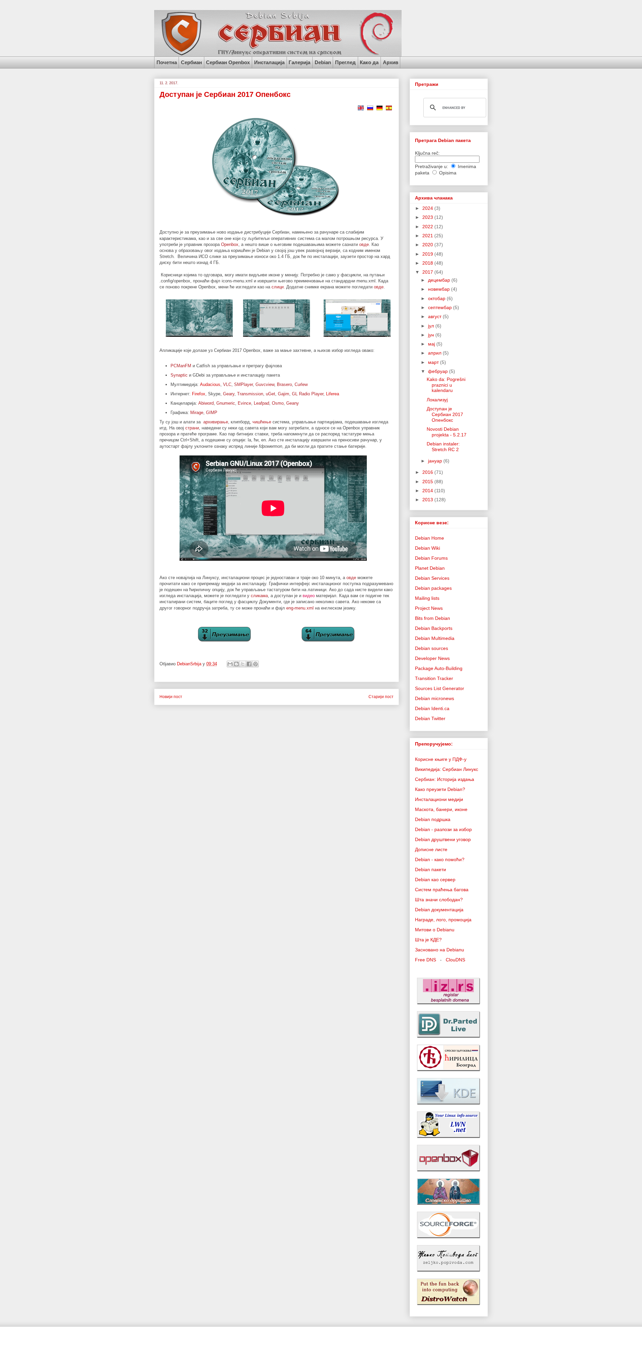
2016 (428, 472)
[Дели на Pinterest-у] (255, 664)
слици (278, 286)
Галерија (299, 62)
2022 (428, 226)
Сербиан (191, 62)
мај (432, 344)
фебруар (438, 371)
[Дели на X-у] (242, 664)
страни (192, 427)
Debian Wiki (427, 548)
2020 (428, 244)
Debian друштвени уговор (443, 839)
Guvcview (264, 384)
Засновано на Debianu (439, 949)
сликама (259, 595)
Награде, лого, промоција (443, 919)
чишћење (261, 421)
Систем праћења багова (441, 889)
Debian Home (429, 538)
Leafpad (261, 403)
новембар (439, 289)
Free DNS (425, 959)
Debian (323, 62)
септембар (440, 307)
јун (431, 335)
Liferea (332, 393)
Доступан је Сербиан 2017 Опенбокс (445, 414)
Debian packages (433, 588)
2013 (428, 499)
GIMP (211, 412)
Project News (429, 608)
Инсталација (269, 62)
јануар (435, 460)
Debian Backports (433, 628)
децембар (439, 280)
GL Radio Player (307, 393)
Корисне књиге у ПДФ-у (440, 759)
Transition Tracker (434, 678)
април (435, 353)
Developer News (432, 658)
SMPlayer (243, 384)
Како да (369, 62)
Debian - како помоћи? (439, 859)
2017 (428, 272)
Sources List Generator (439, 688)
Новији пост (170, 696)
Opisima (447, 172)
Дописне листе (431, 849)
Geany (292, 403)
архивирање (215, 421)
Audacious (210, 384)
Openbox (229, 244)
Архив (390, 62)
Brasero (284, 384)
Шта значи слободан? (439, 899)
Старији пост (381, 696)
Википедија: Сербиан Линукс (446, 769)
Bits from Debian (432, 618)
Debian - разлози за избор (443, 829)
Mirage (196, 412)
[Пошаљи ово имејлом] (230, 664)
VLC (227, 384)
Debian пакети (430, 869)
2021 (428, 235)
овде (364, 244)
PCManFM (181, 365)
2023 (428, 217)
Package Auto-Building (438, 668)
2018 (428, 263)
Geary (228, 393)
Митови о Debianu (434, 929)
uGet (270, 393)
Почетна (166, 62)
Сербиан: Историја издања (444, 779)
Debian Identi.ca (432, 708)
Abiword (206, 403)
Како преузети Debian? (440, 789)
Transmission (250, 393)
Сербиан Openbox (228, 62)
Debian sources (431, 648)
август (435, 316)
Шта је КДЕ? (428, 939)
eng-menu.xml (300, 608)
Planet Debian (430, 568)
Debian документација (439, 909)
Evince (244, 403)
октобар (437, 298)
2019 (428, 254)
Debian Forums (431, 558)
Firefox (198, 393)
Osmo (278, 403)
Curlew (301, 384)
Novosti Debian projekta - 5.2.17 (446, 431)
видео (309, 595)
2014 (428, 490)
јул (431, 325)
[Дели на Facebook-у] (249, 664)
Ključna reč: (427, 153)
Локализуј (437, 399)
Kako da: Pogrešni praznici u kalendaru (446, 385)
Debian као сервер (435, 879)
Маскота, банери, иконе (441, 809)
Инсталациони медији (439, 799)
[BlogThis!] (236, 664)
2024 (428, 208)
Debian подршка (432, 819)
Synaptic (179, 375)
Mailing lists (427, 598)
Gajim (283, 393)
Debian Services (432, 578)
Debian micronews (434, 698)
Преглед (345, 62)
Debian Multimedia (434, 638)
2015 (428, 481)
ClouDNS (455, 959)
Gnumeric (225, 403)
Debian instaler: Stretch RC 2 (443, 446)
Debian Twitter (430, 718)
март (434, 362)
